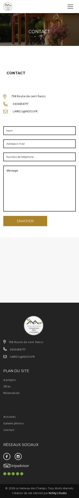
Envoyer (25, 221)
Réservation (11, 393)
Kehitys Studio (58, 493)
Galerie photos (13, 423)
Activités (9, 417)
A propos (9, 380)
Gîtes (7, 386)
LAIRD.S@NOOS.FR (22, 356)
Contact (8, 430)
